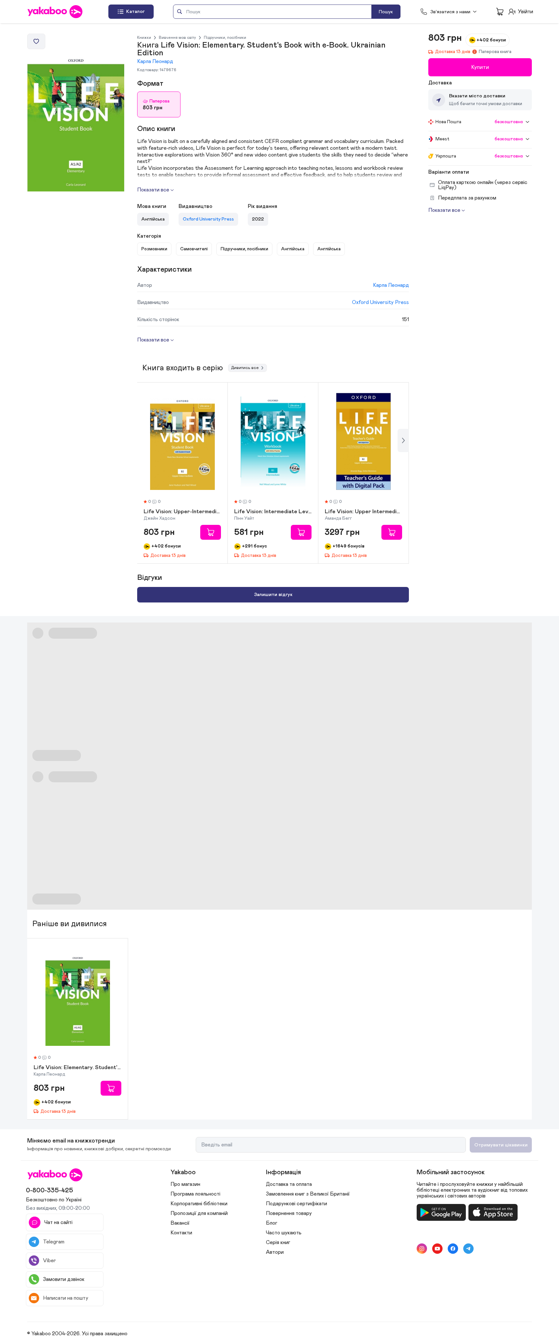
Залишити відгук (273, 594)
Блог (271, 1223)
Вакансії (180, 1223)
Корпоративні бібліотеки (198, 1203)
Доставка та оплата (289, 1184)
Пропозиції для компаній (199, 1213)
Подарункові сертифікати (296, 1203)
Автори (275, 1252)
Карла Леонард (155, 61)
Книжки (144, 37)
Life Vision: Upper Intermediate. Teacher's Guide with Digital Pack (363, 512)
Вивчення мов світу (177, 37)
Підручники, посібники (225, 37)
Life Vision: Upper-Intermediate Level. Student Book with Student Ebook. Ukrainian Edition (182, 512)
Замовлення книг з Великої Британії (308, 1194)
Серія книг (278, 1242)
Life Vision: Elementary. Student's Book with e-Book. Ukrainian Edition (77, 1067)
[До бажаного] (36, 41)
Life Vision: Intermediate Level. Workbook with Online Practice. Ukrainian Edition (273, 512)
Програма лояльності (195, 1194)
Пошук (386, 11)
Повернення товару (289, 1213)
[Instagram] (422, 1248)
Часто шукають (283, 1232)
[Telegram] (468, 1248)
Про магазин (185, 1184)
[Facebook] (453, 1248)
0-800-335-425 (49, 1190)
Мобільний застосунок (451, 1172)
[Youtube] (437, 1248)
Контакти (181, 1232)
